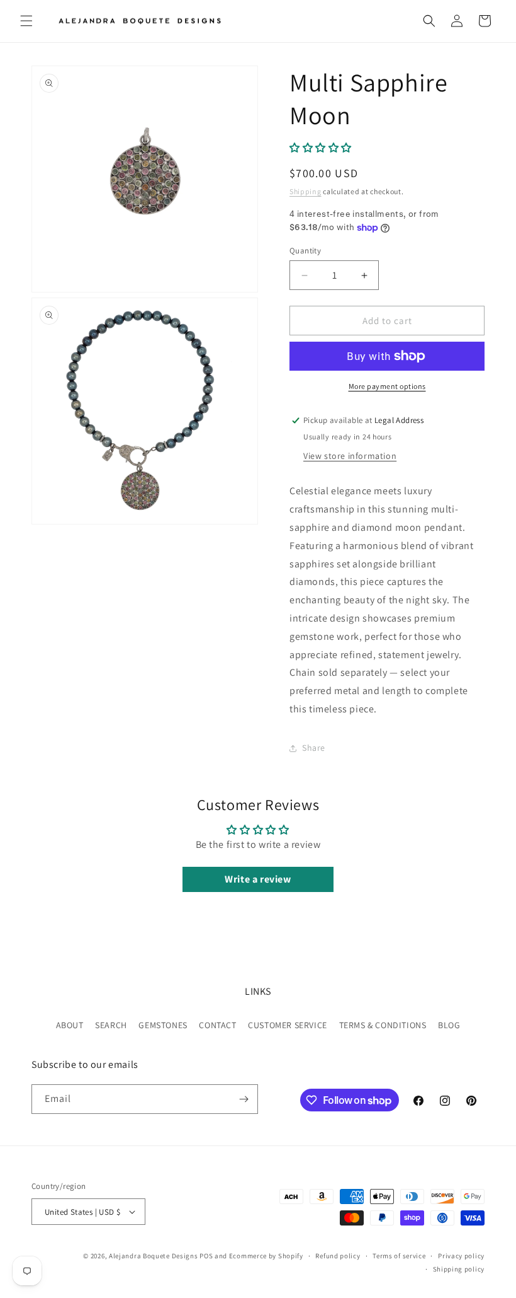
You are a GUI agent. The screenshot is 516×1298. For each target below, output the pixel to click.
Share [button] (313, 747)
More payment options (387, 386)
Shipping (305, 191)
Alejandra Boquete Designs (153, 1255)
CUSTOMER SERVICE (287, 1025)
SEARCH (111, 1025)
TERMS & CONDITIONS (383, 1025)
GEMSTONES (162, 1025)
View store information (349, 455)
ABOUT (70, 1025)
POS (206, 1255)
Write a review (258, 879)
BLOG (449, 1025)
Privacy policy (461, 1255)
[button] (26, 21)
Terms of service (399, 1255)
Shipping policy (459, 1269)
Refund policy (337, 1255)
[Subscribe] (243, 1099)
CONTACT (217, 1025)
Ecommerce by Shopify (266, 1255)
